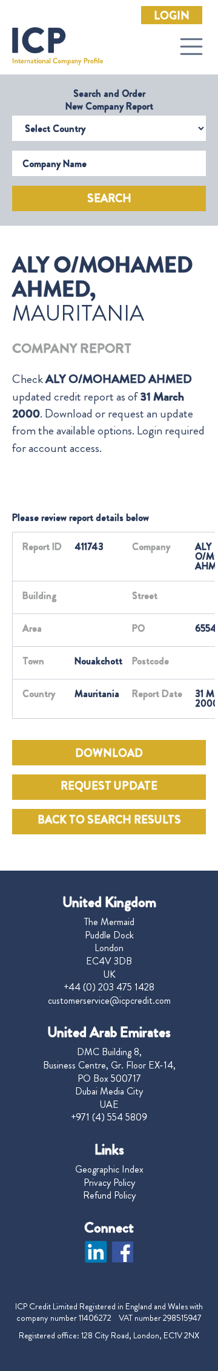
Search (109, 198)
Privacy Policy (109, 1182)
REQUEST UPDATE (109, 786)
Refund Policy (109, 1195)
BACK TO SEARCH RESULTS (109, 820)
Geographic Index (109, 1169)
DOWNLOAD (109, 753)
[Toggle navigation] (191, 46)
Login (172, 16)
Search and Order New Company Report (109, 100)
